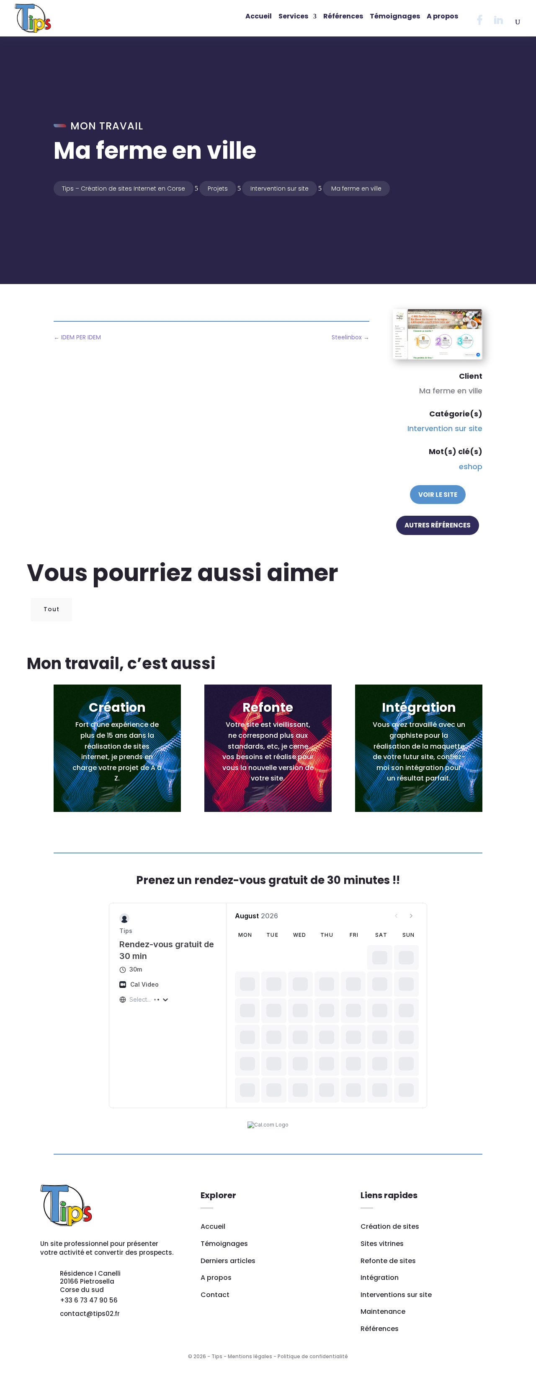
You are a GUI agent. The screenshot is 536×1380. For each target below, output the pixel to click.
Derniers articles (228, 1261)
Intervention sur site (444, 428)
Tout (51, 609)
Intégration (380, 1277)
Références (380, 1328)
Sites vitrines (382, 1243)
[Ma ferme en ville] (437, 356)
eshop (470, 466)
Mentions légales (250, 1356)
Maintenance (383, 1311)
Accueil (213, 1226)
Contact (215, 1295)
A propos (216, 1277)
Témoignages (224, 1243)
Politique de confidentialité (313, 1356)
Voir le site (437, 494)
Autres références (438, 525)
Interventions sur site (396, 1295)
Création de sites (390, 1226)
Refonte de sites (388, 1261)
